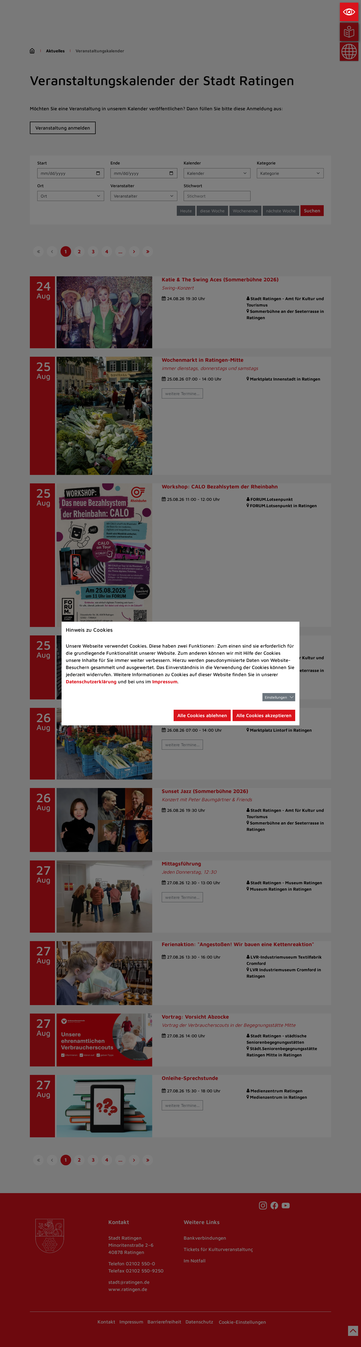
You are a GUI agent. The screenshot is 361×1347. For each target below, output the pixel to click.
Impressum (164, 681)
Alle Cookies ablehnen (202, 715)
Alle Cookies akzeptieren (263, 715)
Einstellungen (276, 697)
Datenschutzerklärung (91, 681)
